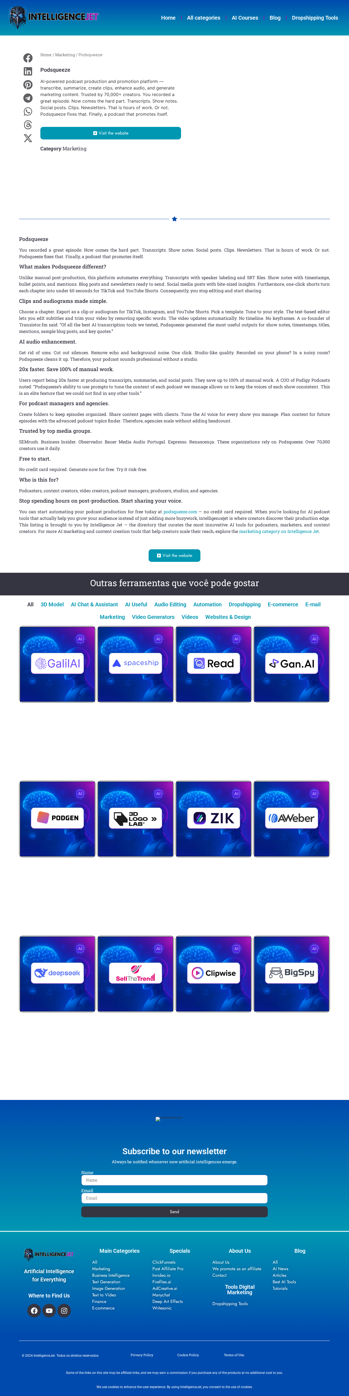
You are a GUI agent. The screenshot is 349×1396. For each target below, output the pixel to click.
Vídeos (190, 617)
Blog (275, 17)
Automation (207, 604)
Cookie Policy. (188, 1355)
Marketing (65, 54)
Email (87, 1190)
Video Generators (153, 617)
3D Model (52, 604)
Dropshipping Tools (315, 17)
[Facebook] (34, 1310)
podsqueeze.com (180, 511)
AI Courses (245, 17)
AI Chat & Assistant (94, 604)
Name (87, 1172)
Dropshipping (245, 604)
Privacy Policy (142, 1355)
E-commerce (283, 604)
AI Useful (136, 604)
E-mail (313, 604)
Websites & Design (228, 617)
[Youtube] (49, 1310)
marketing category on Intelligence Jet (279, 531)
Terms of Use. (234, 1355)
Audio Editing (170, 604)
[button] (28, 58)
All (30, 604)
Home (168, 17)
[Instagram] (64, 1310)
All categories (203, 17)
